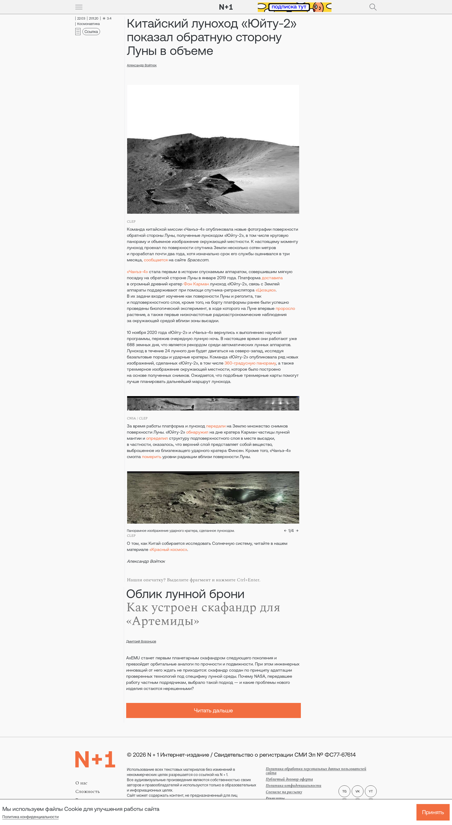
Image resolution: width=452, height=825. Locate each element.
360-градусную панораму (250, 363)
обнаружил (197, 432)
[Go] (78, 7)
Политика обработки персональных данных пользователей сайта (316, 771)
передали (216, 425)
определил (157, 438)
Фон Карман (196, 283)
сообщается (156, 259)
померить (151, 456)
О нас (81, 783)
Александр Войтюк (142, 65)
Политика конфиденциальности (30, 817)
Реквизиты (275, 798)
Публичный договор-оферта (289, 779)
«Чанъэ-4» (137, 271)
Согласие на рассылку (284, 792)
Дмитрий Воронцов (141, 641)
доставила (272, 277)
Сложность (87, 791)
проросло (285, 308)
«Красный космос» (168, 549)
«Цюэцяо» (266, 289)
